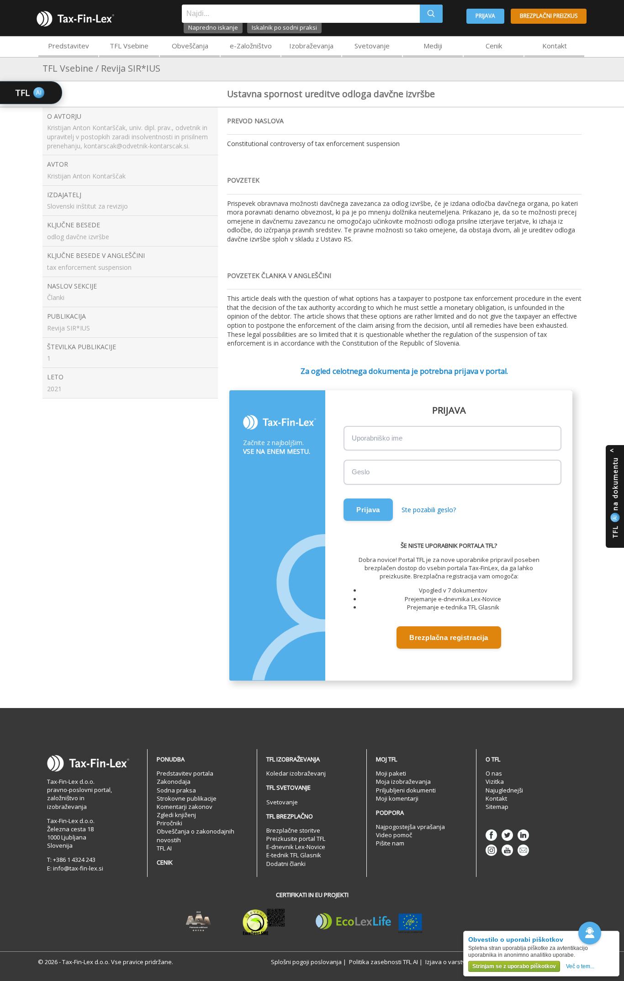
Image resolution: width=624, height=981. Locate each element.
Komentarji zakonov (184, 807)
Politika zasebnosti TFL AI (383, 962)
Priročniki (169, 823)
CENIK (165, 862)
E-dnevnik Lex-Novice (295, 847)
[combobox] (301, 14)
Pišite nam (390, 843)
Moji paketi (391, 773)
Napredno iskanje (213, 27)
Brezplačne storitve (293, 830)
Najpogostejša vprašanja (410, 827)
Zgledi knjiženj (176, 815)
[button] (589, 933)
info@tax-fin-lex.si (78, 868)
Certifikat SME (264, 921)
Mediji (432, 45)
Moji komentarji (397, 798)
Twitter (507, 835)
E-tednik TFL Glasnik (293, 855)
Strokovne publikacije (187, 798)
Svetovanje (372, 45)
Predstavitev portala (185, 773)
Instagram (491, 850)
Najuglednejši (504, 790)
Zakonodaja (173, 781)
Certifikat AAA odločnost (198, 921)
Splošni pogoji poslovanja (306, 962)
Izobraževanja (311, 45)
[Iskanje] (431, 14)
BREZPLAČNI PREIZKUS (548, 16)
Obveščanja (190, 45)
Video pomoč (394, 835)
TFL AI (164, 848)
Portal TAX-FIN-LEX (75, 18)
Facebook (491, 835)
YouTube (507, 850)
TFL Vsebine (129, 45)
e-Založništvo (251, 45)
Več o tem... (580, 966)
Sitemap (497, 807)
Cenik (494, 45)
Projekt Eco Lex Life (369, 921)
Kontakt (554, 45)
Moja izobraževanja (403, 781)
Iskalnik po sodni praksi (284, 27)
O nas (494, 773)
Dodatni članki (286, 864)
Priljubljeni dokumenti (406, 790)
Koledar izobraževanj (296, 773)
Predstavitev (68, 45)
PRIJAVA (485, 16)
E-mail (523, 850)
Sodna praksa (176, 790)
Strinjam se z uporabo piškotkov (514, 966)
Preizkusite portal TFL (295, 838)
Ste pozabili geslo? (429, 509)
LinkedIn (523, 835)
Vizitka (495, 781)
